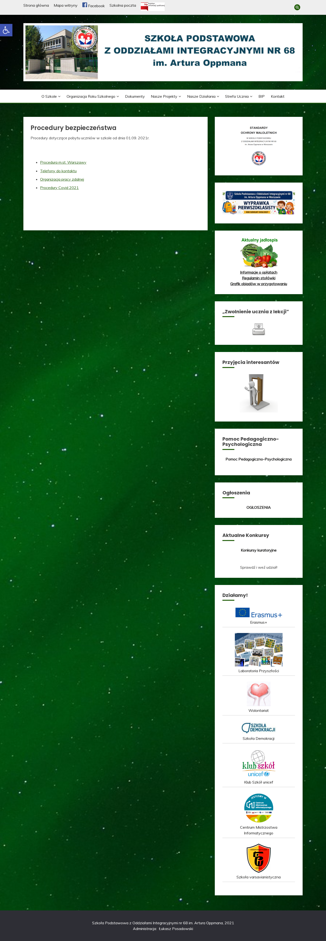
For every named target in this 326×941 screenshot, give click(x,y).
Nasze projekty (164, 96)
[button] (6, 30)
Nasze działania (201, 96)
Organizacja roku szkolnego (91, 96)
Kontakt (277, 96)
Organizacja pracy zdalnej (62, 179)
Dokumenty (135, 96)
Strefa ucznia (237, 96)
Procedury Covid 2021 (59, 187)
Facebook (96, 5)
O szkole (49, 96)
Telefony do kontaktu (58, 170)
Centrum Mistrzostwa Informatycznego (258, 830)
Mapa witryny (66, 5)
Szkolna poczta (123, 5)
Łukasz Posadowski (176, 928)
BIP (261, 96)
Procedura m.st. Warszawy (63, 162)
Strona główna (36, 5)
